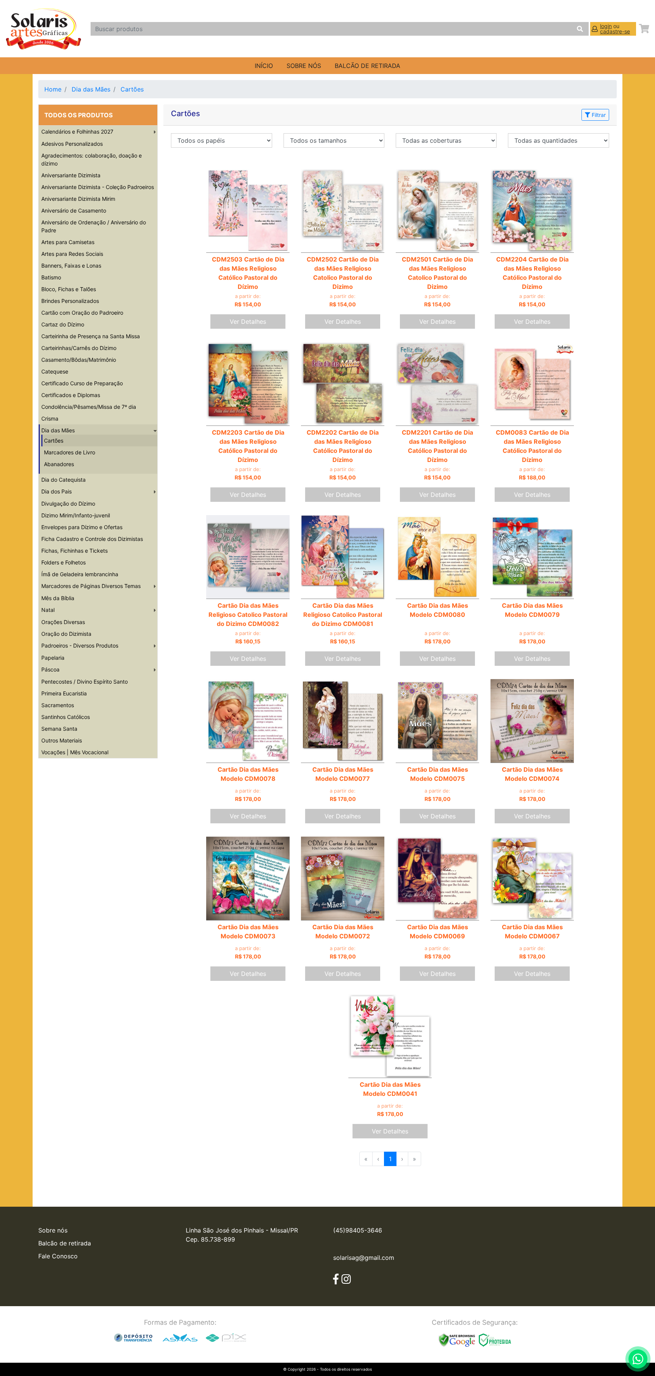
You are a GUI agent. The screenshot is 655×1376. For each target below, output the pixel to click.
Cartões (132, 89)
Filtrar (598, 115)
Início (264, 65)
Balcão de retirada (64, 1243)
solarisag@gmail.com (363, 1257)
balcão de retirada (367, 65)
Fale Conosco (58, 1256)
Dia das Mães (91, 89)
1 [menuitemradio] (390, 1159)
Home (52, 89)
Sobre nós (304, 65)
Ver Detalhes (248, 321)
